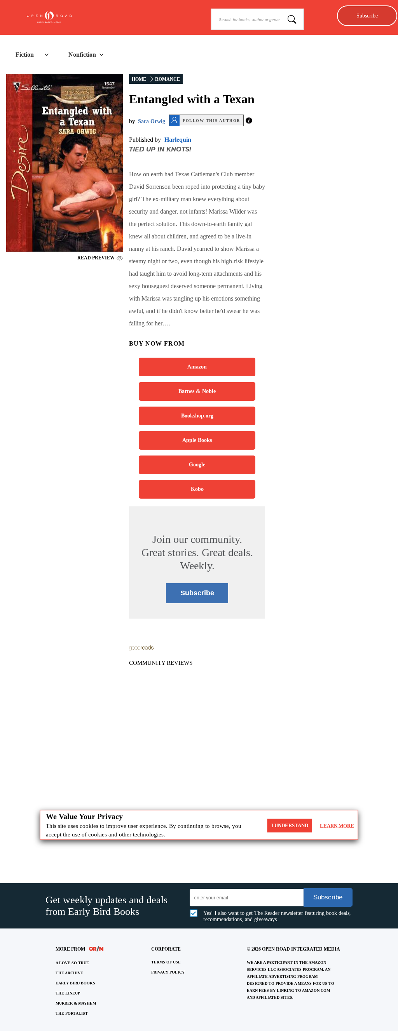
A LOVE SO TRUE (72, 963)
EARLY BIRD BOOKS (75, 983)
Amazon (197, 367)
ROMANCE (167, 79)
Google (197, 465)
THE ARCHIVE (69, 973)
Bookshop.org (197, 416)
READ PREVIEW (96, 258)
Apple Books (197, 440)
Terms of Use (166, 962)
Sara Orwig (151, 121)
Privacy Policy (168, 972)
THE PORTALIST (72, 1013)
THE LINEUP (68, 993)
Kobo (197, 489)
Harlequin (177, 139)
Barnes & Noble (197, 391)
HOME (139, 79)
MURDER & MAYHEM (76, 1003)
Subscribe (367, 15)
